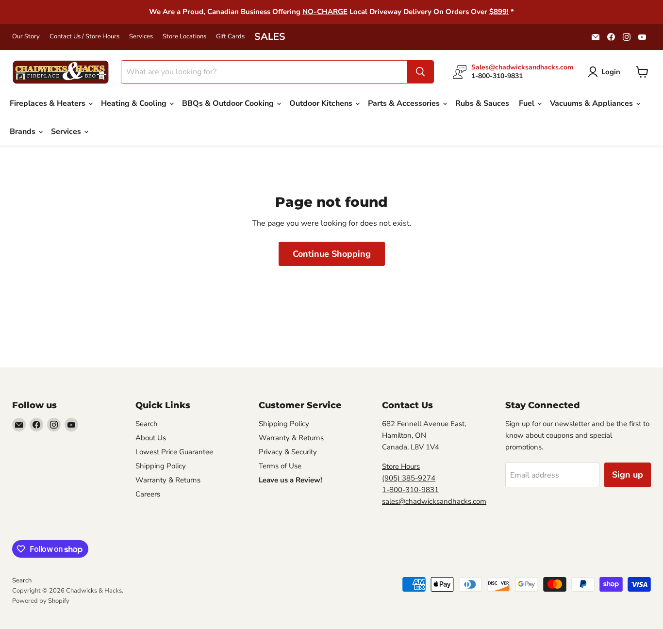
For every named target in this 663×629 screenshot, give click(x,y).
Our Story (26, 36)
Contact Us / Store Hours (84, 36)
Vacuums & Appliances (592, 103)
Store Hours (401, 466)
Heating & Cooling (134, 103)
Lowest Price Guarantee (174, 452)
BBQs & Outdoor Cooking (229, 103)
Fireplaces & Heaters (48, 103)
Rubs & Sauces (482, 103)
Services (141, 36)
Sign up (627, 474)
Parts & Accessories (405, 103)
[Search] (420, 72)
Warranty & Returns (167, 480)
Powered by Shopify (40, 600)
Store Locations (184, 36)
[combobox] (264, 72)
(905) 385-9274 (408, 478)
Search (146, 424)
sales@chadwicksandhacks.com (434, 501)
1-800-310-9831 (410, 490)
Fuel (527, 103)
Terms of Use (280, 466)
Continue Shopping (332, 254)
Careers (147, 494)
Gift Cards (230, 36)
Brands (23, 131)
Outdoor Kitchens (321, 103)
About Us (150, 438)
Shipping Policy (160, 466)
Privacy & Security (288, 452)
